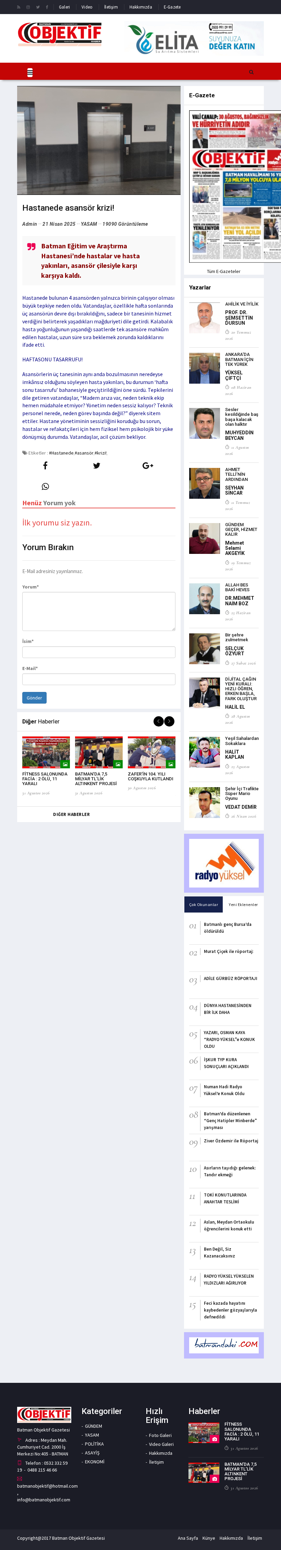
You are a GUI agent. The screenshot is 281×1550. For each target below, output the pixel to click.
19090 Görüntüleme (125, 224)
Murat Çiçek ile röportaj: (228, 951)
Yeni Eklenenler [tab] (243, 904)
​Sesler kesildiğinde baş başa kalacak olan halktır (241, 417)
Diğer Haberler (71, 814)
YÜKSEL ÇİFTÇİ (234, 375)
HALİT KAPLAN (234, 754)
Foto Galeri (160, 1435)
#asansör (84, 453)
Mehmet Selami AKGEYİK (235, 548)
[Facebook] (47, 7)
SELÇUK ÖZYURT (234, 651)
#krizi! (101, 453)
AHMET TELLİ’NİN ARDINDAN (236, 474)
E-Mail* (30, 668)
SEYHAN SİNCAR (234, 490)
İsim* (28, 641)
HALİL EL (235, 707)
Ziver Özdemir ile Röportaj (231, 1141)
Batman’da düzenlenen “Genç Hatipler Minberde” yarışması (230, 1120)
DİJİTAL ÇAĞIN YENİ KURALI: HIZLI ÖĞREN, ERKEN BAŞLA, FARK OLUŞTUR (241, 689)
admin (29, 224)
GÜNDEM (93, 1426)
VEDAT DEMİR (241, 807)
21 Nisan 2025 (59, 224)
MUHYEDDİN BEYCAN (239, 435)
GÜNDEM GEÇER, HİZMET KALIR (241, 529)
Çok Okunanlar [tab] (203, 904)
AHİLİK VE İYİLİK (241, 304)
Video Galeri (161, 1444)
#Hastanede (61, 453)
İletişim (111, 7)
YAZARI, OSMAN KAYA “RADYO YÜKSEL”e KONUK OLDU (229, 1039)
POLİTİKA (94, 1444)
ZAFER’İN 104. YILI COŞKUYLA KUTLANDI (150, 776)
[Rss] (18, 7)
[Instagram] (28, 7)
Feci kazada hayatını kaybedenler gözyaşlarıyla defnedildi (230, 1310)
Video (87, 7)
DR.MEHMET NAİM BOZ (239, 600)
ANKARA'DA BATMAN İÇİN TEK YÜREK (239, 359)
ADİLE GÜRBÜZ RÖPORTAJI (230, 978)
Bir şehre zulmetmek (236, 637)
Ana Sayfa (188, 1538)
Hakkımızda (141, 7)
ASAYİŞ (92, 1453)
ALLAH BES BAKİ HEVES (237, 587)
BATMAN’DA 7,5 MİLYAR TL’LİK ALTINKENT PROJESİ (96, 778)
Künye (209, 1538)
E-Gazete (172, 7)
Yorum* (30, 587)
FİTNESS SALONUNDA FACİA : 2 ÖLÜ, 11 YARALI (45, 778)
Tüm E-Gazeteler (224, 271)
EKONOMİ (95, 1462)
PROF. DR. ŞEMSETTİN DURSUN (239, 318)
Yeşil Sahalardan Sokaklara (242, 741)
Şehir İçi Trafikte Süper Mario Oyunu (242, 793)
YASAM (89, 224)
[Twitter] (38, 7)
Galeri (64, 7)
